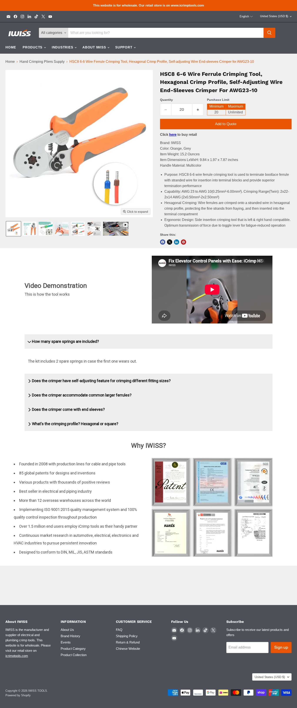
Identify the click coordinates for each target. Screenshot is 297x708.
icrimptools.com (16, 656)
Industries (63, 47)
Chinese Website (128, 648)
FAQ (119, 630)
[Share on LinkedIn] (176, 242)
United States (274, 16)
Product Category (73, 648)
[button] (246, 16)
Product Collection (74, 655)
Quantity (166, 99)
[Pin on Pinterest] (183, 242)
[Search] (269, 33)
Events (66, 642)
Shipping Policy (127, 636)
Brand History (70, 636)
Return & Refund (128, 642)
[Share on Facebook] (162, 242)
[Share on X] (169, 242)
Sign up (281, 647)
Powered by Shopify (18, 695)
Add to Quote (225, 124)
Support (124, 47)
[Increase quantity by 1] (198, 110)
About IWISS (94, 47)
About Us (67, 630)
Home (10, 47)
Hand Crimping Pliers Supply (42, 61)
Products (33, 47)
